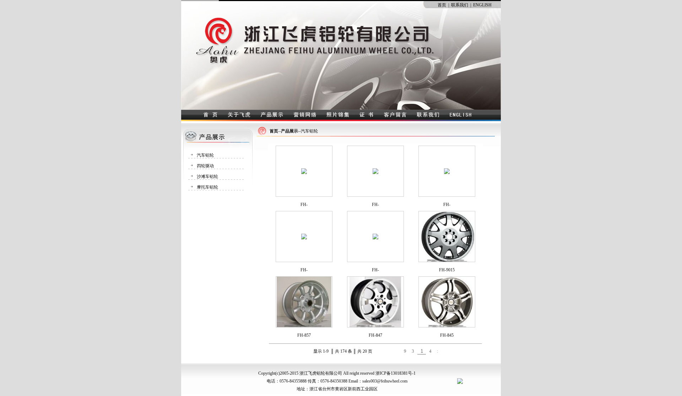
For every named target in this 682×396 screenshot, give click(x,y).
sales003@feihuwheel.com (384, 381)
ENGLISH (482, 4)
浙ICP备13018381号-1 (395, 373)
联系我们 (459, 4)
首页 (442, 4)
